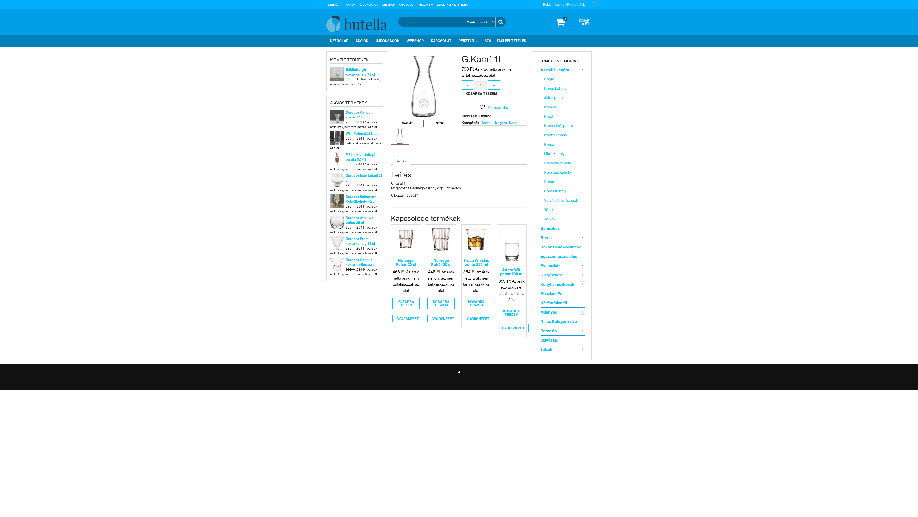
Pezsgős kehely (557, 172)
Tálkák (549, 219)
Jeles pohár (554, 97)
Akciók (350, 4)
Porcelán (549, 330)
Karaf (513, 122)
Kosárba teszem (481, 93)
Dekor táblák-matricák (561, 247)
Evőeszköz (550, 265)
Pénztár (424, 4)
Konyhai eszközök (557, 284)
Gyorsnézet (407, 318)
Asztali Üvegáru (494, 122)
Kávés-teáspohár (558, 125)
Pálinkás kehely (557, 163)
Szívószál (549, 340)
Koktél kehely (555, 135)
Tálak (548, 209)
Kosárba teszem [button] (406, 303)
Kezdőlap (335, 4)
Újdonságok (368, 4)
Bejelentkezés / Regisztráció (564, 4)
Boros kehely (555, 88)
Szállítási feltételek (452, 4)
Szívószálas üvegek (561, 200)
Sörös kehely (555, 191)
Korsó (549, 144)
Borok (546, 237)
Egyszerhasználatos (559, 256)
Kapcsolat (406, 4)
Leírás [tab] (402, 160)
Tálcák (546, 349)
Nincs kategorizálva (559, 321)
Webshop (388, 4)
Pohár (549, 181)
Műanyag (549, 312)
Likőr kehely (554, 153)
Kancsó (550, 107)
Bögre (549, 79)
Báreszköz (550, 228)
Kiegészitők (551, 275)
